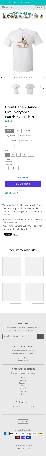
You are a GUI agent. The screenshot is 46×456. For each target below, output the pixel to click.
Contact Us (30, 406)
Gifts (22, 388)
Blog (23, 394)
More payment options (23, 190)
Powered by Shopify (23, 448)
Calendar (22, 383)
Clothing (22, 386)
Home (23, 377)
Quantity (8, 165)
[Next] (43, 77)
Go (41, 336)
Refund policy (23, 361)
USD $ (13, 7)
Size (6, 151)
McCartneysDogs (26, 445)
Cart (41, 7)
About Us (23, 391)
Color (7, 127)
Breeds (23, 380)
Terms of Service (23, 358)
